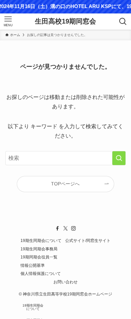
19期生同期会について (40, 240)
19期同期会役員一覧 (38, 257)
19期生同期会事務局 (38, 249)
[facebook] (57, 228)
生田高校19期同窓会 (65, 21)
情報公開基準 (32, 265)
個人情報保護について (40, 273)
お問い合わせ (65, 282)
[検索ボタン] (123, 21)
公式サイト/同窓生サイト (88, 240)
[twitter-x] (65, 228)
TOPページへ (65, 183)
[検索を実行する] (119, 158)
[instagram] (74, 228)
